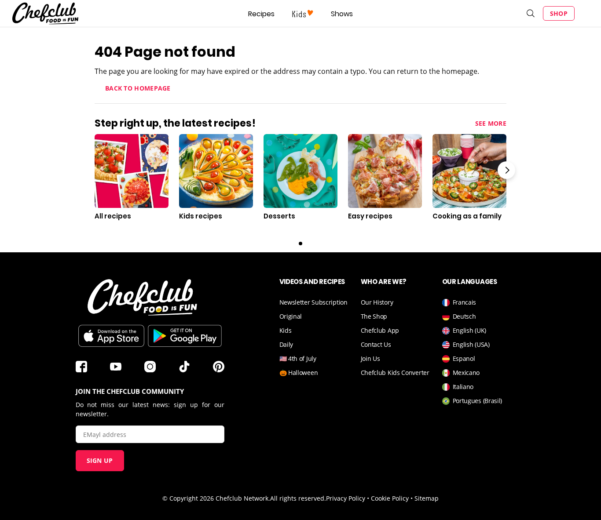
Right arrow (506, 170)
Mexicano (466, 372)
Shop (559, 13)
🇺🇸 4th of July (297, 358)
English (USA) (471, 344)
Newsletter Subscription (313, 302)
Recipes (261, 14)
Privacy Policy (345, 498)
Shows (342, 14)
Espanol (464, 358)
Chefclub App (380, 330)
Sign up (100, 460)
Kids (285, 330)
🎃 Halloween (298, 372)
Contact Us (376, 344)
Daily (286, 344)
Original (290, 316)
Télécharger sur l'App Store (111, 336)
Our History (377, 302)
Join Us (370, 358)
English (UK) (469, 330)
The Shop (374, 316)
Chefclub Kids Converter (395, 372)
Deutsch (464, 316)
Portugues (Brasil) (477, 400)
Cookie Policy (390, 498)
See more (490, 123)
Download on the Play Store (185, 336)
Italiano (463, 386)
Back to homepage (138, 88)
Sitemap (426, 498)
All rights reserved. (298, 498)
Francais (464, 302)
